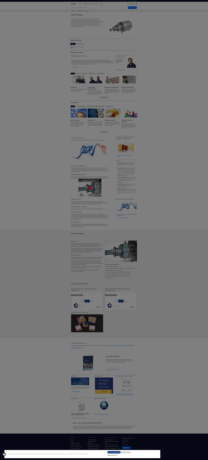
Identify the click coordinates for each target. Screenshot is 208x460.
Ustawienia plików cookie (112, 455)
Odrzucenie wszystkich (125, 452)
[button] (4, 454)
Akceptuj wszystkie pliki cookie (114, 452)
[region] (82, 454)
